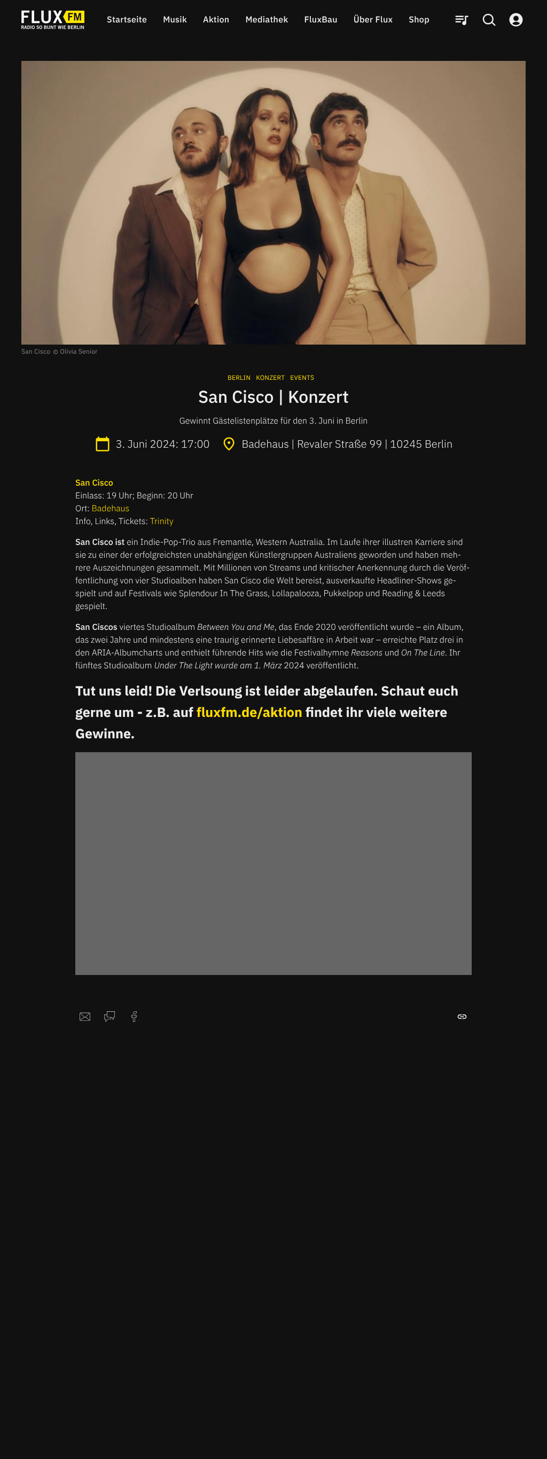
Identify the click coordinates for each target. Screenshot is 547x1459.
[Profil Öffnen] (516, 19)
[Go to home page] (52, 20)
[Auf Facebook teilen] (134, 1016)
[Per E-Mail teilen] (85, 1016)
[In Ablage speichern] (462, 1016)
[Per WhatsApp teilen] (109, 1016)
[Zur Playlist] (461, 19)
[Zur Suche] (488, 19)
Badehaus (111, 508)
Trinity (162, 521)
